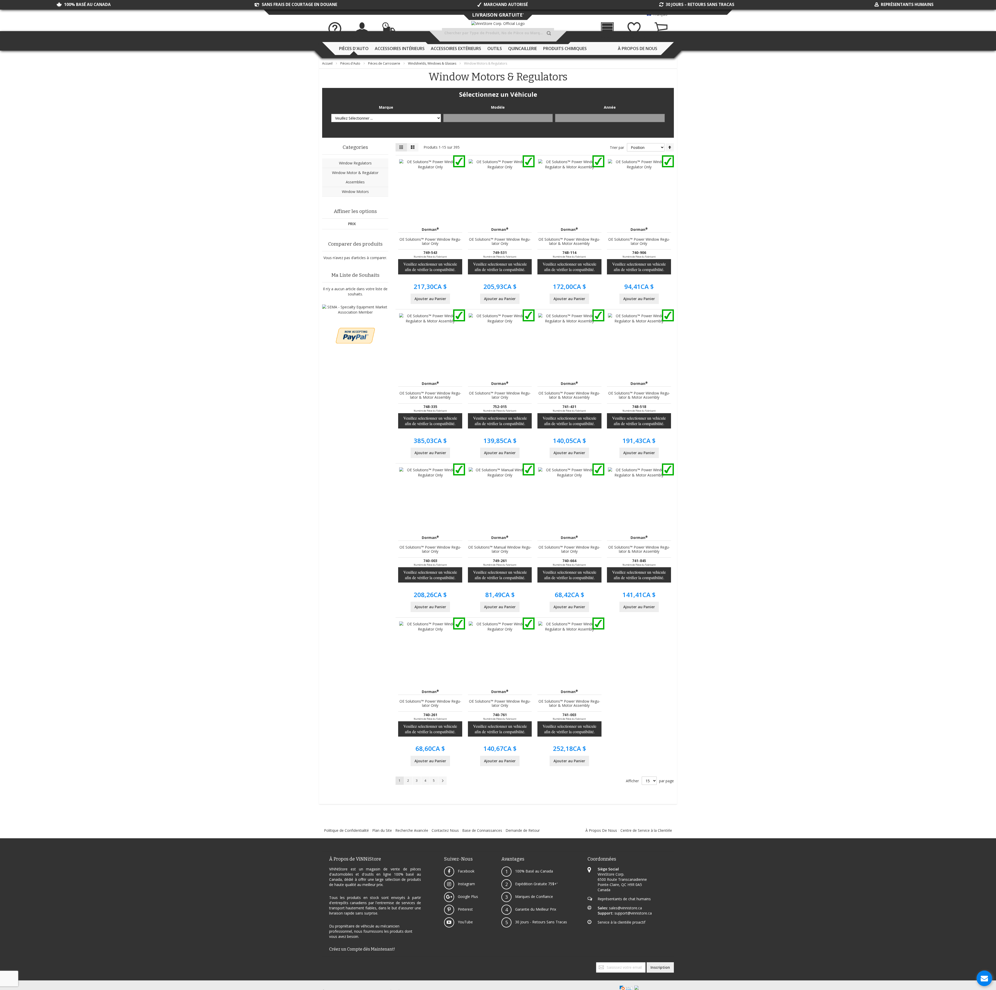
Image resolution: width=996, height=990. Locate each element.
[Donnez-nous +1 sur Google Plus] (324, 964)
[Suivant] (442, 781)
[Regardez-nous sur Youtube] (325, 964)
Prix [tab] (352, 223)
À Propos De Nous (601, 830)
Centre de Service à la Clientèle (646, 830)
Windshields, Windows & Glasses (432, 63)
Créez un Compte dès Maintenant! (362, 949)
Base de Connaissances (482, 830)
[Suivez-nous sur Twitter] (323, 964)
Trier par (617, 147)
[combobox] (498, 33)
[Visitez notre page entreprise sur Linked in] (327, 964)
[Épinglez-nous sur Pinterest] (326, 964)
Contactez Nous (445, 830)
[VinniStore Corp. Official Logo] (498, 23)
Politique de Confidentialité (346, 830)
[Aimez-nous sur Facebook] (322, 964)
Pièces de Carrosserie (384, 63)
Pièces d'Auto (350, 63)
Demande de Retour (523, 830)
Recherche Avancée (411, 830)
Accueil (327, 63)
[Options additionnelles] (355, 330)
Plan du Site (382, 830)
